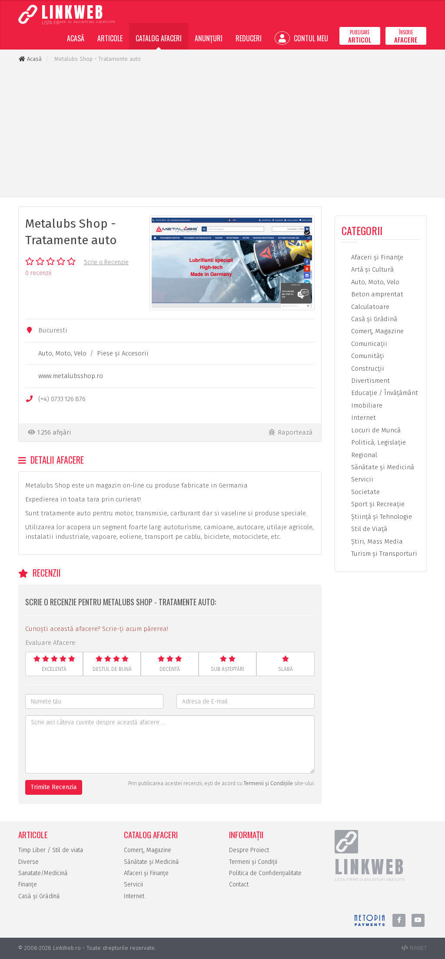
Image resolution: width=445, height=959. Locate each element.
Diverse (28, 862)
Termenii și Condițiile (268, 783)
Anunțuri (208, 38)
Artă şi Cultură (371, 269)
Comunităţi (366, 356)
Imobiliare (365, 405)
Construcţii (366, 368)
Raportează (295, 432)
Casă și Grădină (39, 896)
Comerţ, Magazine (376, 331)
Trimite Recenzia (53, 787)
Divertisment (369, 381)
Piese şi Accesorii (123, 353)
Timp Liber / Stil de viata (50, 850)
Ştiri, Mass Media (376, 541)
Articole (110, 38)
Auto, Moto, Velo (62, 353)
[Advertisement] (222, 130)
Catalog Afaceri (159, 38)
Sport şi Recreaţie (377, 504)
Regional (363, 455)
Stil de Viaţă (368, 529)
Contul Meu (310, 38)
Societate (364, 492)
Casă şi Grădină (373, 319)
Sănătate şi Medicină (381, 467)
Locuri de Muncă (375, 430)
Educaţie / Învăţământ (383, 393)
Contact (239, 884)
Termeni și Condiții (253, 862)
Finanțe (27, 884)
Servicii (361, 479)
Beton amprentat (376, 294)
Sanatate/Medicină (43, 873)
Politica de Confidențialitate (265, 873)
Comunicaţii (368, 344)
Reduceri (249, 38)
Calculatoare (369, 307)
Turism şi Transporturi (383, 553)
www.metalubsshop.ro (70, 376)
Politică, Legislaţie (377, 442)
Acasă (75, 38)
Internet (362, 417)
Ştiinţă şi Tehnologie (380, 517)
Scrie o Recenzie (106, 262)
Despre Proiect (249, 850)
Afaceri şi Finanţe (376, 257)
